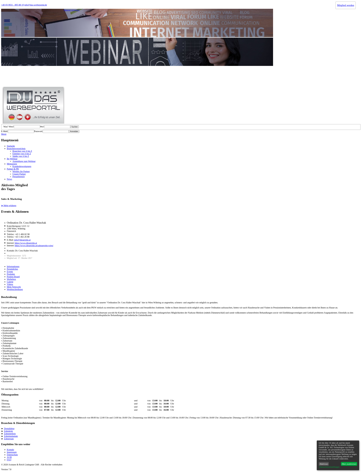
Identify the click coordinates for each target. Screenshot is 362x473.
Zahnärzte (8, 431)
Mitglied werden (345, 5)
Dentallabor (9, 428)
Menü (3, 134)
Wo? (42, 126)
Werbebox (11, 279)
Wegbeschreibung (15, 289)
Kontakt (10, 449)
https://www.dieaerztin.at (26, 243)
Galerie (10, 282)
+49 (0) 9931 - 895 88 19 (12, 5)
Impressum (12, 452)
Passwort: (38, 131)
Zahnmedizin (10, 433)
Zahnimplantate (11, 436)
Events (10, 271)
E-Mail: (4, 131)
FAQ (9, 460)
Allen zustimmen (349, 464)
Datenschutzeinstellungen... (330, 467)
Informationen (13, 266)
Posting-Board (13, 276)
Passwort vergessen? (72, 10)
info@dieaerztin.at (22, 240)
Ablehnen (324, 464)
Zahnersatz (9, 439)
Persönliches (12, 269)
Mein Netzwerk (14, 287)
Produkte (11, 274)
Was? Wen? (8, 126)
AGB (9, 457)
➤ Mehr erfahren (8, 205)
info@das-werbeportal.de (35, 5)
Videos (10, 284)
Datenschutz (12, 454)
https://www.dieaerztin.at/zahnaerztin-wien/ (34, 245)
